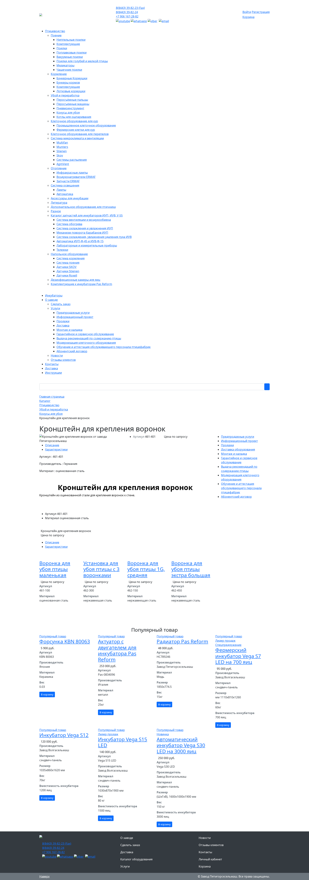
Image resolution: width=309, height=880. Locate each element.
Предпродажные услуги (237, 437)
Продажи (227, 445)
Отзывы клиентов (211, 845)
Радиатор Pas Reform (182, 641)
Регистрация (261, 12)
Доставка (126, 852)
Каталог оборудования (136, 859)
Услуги (125, 866)
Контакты (205, 852)
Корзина (248, 17)
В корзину (47, 694)
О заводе (126, 838)
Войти (246, 12)
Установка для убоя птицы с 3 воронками (101, 569)
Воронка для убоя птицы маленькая (54, 569)
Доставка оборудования (238, 449)
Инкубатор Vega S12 (64, 735)
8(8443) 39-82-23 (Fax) (130, 8)
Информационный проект (239, 441)
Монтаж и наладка (234, 454)
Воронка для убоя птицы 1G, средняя (146, 569)
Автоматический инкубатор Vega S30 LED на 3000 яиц (181, 745)
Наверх (44, 876)
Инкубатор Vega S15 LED (122, 742)
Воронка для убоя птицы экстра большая (190, 569)
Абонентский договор (236, 497)
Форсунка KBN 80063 (64, 641)
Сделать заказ (130, 845)
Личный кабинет (210, 859)
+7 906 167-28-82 (127, 16)
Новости (205, 838)
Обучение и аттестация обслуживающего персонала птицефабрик (241, 488)
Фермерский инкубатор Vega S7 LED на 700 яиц (238, 656)
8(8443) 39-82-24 (127, 12)
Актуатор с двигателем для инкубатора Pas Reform (117, 650)
